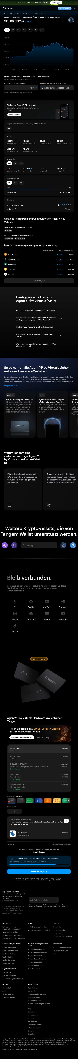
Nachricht (31, 1012)
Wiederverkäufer (34, 997)
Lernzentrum (33, 1015)
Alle (41, 30)
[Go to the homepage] (7, 8)
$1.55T (71, 254)
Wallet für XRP (7, 957)
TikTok (15, 631)
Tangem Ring (58, 933)
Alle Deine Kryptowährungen (13, 978)
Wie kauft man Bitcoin (36, 949)
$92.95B (71, 274)
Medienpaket (33, 1021)
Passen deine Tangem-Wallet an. (39, 1004)
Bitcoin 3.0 (6, 988)
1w (15, 163)
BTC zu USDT (7, 972)
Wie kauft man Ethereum (37, 952)
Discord (46, 618)
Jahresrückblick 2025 (36, 1027)
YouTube (47, 606)
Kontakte (31, 1034)
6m (30, 30)
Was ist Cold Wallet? (10, 932)
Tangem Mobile (59, 930)
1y (36, 30)
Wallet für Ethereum (10, 950)
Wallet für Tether (8, 960)
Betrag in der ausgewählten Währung (53, 83)
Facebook (31, 618)
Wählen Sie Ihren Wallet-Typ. (22, 737)
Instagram (15, 618)
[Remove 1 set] (9, 811)
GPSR (55, 954)
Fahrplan (31, 1018)
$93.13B (71, 269)
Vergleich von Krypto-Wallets (13, 938)
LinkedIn (63, 618)
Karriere (31, 1031)
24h (6, 30)
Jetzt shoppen (56, 3)
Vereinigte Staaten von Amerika (47, 849)
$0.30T (71, 259)
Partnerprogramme (35, 1000)
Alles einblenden (34, 968)
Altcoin (5, 991)
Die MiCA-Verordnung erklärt (39, 930)
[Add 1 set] (20, 811)
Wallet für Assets (8, 963)
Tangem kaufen (65, 8)
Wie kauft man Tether (36, 965)
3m (24, 30)
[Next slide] (68, 800)
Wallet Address (8, 994)
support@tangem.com (10, 900)
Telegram (63, 606)
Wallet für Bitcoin (9, 947)
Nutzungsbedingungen (62, 947)
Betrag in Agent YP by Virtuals (15, 83)
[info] (20, 143)
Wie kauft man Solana (36, 955)
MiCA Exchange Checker (37, 927)
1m (18, 30)
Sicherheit (31, 991)
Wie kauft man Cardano (37, 959)
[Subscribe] (55, 900)
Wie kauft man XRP (35, 962)
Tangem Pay (57, 927)
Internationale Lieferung (37, 994)
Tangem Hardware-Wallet (62, 936)
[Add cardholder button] (66, 821)
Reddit (31, 606)
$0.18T (71, 264)
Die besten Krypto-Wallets (12, 935)
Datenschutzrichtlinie (36, 906)
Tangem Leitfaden (35, 1024)
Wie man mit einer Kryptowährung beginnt (11, 928)
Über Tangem (33, 988)
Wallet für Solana (9, 954)
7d (13, 30)
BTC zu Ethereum (9, 975)
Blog (29, 1008)
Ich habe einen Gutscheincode (61, 844)
